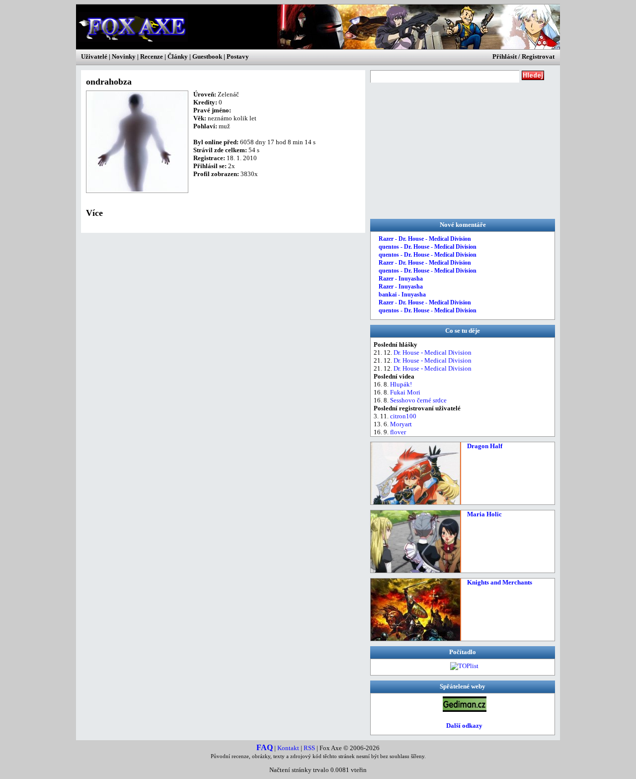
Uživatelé (94, 56)
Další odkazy (464, 725)
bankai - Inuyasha (402, 294)
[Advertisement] (444, 150)
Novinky (124, 56)
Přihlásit (504, 56)
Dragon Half (484, 446)
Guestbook (207, 56)
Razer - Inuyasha (401, 278)
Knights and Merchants (499, 582)
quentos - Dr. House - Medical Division (428, 246)
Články (177, 56)
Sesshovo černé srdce (418, 400)
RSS (309, 748)
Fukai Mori (405, 392)
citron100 (403, 416)
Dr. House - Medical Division (433, 352)
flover (398, 432)
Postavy (238, 56)
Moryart (401, 424)
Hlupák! (401, 384)
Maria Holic (484, 514)
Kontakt (288, 748)
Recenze (151, 56)
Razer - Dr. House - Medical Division (425, 238)
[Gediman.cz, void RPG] (464, 709)
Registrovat (538, 56)
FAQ (264, 747)
